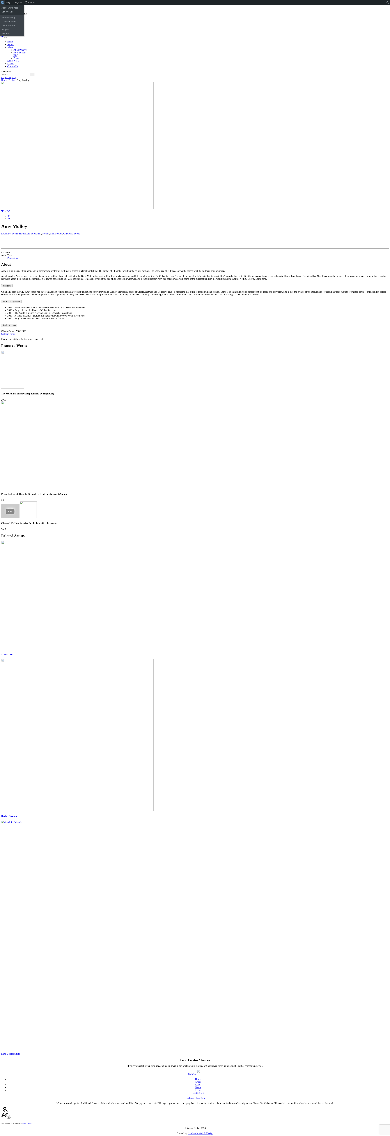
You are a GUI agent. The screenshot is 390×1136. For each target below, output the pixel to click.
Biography (6, 286)
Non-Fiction (56, 233)
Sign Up (192, 1074)
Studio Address (9, 325)
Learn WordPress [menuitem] (10, 25)
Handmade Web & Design (200, 1133)
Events (10, 63)
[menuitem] (2, 2)
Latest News (13, 61)
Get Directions (8, 334)
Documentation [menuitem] (9, 21)
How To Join (19, 52)
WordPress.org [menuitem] (9, 17)
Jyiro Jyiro (6, 654)
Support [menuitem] (5, 29)
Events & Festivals (21, 233)
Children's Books (71, 233)
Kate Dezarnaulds (10, 1053)
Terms (30, 1123)
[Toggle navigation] (5, 37)
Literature (6, 233)
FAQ (15, 55)
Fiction (45, 233)
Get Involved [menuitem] (8, 12)
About (10, 47)
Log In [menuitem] (9, 2)
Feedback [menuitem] (6, 33)
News (198, 1087)
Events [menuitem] (31, 2)
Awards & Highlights (11, 301)
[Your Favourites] (2, 36)
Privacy (17, 58)
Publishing (36, 233)
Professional (13, 258)
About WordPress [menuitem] (10, 8)
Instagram (200, 1098)
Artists (10, 44)
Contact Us (12, 66)
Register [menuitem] (18, 2)
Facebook (190, 1098)
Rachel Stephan (9, 816)
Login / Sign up (8, 77)
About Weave (20, 50)
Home (10, 41)
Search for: (6, 71)
